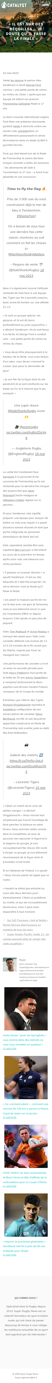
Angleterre (9, 709)
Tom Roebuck (18, 631)
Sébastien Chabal (13, 500)
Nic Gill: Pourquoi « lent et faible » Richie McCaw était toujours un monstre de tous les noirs (25, 925)
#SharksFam (26, 216)
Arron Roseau (38, 631)
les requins (17, 80)
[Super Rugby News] (14, 5)
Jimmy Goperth (34, 677)
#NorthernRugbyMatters (26, 254)
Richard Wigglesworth (16, 704)
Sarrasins (8, 476)
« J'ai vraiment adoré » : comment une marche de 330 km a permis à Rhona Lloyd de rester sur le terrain (25, 1108)
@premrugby (28, 427)
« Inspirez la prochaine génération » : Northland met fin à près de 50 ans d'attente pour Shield (25, 1246)
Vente (16, 126)
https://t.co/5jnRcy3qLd (26, 760)
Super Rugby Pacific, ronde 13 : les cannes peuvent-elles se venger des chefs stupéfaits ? (26, 939)
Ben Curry (21, 549)
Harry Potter (16, 672)
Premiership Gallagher (16, 103)
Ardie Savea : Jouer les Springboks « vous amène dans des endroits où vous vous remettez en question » (24, 1040)
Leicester (23, 131)
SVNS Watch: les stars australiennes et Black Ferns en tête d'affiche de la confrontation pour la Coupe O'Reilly (25, 1177)
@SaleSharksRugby (22, 411)
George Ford (33, 85)
